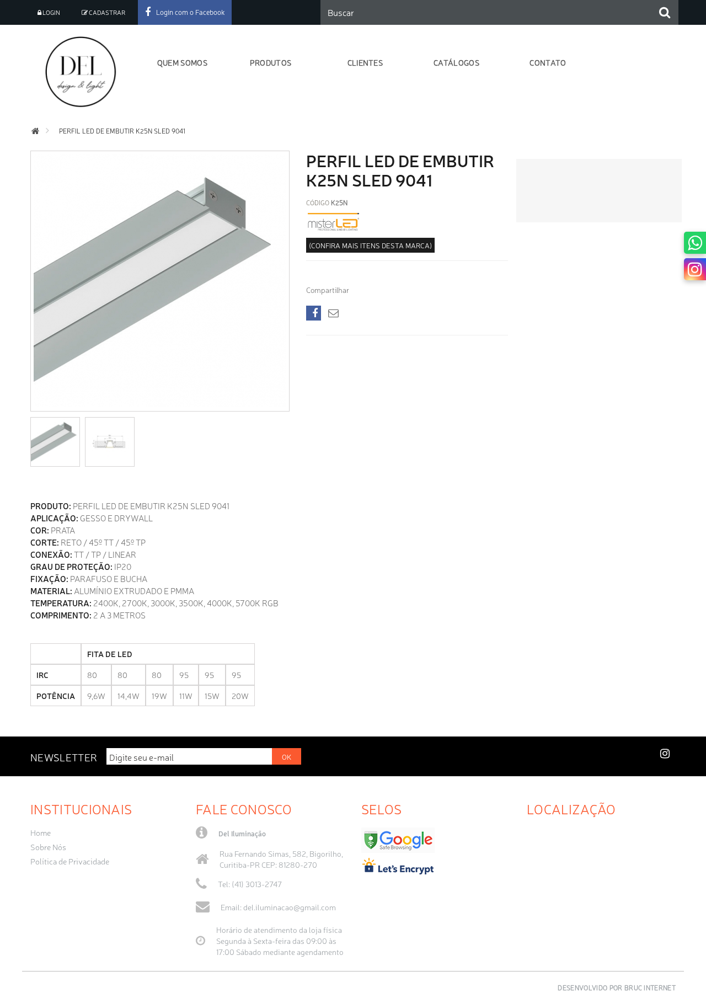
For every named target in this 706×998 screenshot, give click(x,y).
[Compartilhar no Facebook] (313, 313)
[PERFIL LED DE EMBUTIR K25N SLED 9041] (55, 442)
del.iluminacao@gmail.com (289, 907)
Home (40, 832)
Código (317, 202)
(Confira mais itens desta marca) (370, 245)
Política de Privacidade (69, 861)
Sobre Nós (48, 846)
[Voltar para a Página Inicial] (35, 131)
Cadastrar (106, 12)
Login (50, 12)
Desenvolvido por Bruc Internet (617, 987)
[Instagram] (695, 269)
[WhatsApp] (695, 243)
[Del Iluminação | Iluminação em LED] (84, 71)
